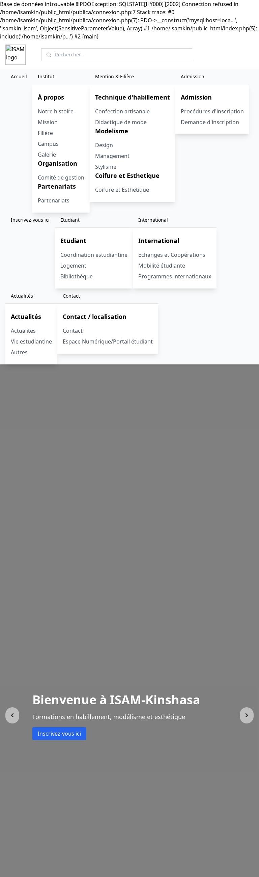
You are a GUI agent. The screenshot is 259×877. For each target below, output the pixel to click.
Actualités (22, 296)
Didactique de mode (121, 122)
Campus (48, 143)
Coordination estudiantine (93, 254)
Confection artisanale (122, 111)
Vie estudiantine (31, 341)
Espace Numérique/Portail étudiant (108, 341)
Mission (48, 122)
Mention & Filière (114, 76)
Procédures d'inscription (212, 111)
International (153, 220)
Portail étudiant (230, 54)
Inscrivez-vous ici (30, 220)
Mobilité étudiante (161, 265)
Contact (71, 296)
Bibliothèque (76, 276)
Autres (19, 352)
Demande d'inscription (210, 122)
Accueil (19, 76)
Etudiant (70, 220)
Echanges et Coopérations (171, 254)
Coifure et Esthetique (122, 189)
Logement (73, 265)
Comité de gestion (61, 177)
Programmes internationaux (174, 276)
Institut (46, 76)
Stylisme (105, 166)
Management (112, 156)
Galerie (47, 154)
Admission (192, 76)
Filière (45, 133)
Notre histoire (56, 111)
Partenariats (53, 200)
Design (104, 145)
